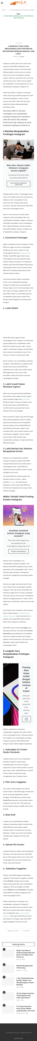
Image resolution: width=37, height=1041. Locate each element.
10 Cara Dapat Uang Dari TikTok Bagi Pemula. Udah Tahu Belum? (25, 995)
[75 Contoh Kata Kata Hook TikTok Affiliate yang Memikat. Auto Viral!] (8, 1009)
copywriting (25, 399)
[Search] (35, 3)
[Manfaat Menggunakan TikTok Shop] (8, 969)
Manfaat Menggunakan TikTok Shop (24, 967)
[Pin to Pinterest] (20, 934)
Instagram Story (25, 253)
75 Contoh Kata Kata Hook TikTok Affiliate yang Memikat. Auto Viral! (25, 1008)
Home (4, 10)
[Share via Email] (23, 934)
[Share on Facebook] (16, 934)
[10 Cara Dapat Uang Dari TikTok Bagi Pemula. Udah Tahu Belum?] (8, 996)
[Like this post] (14, 934)
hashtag (12, 482)
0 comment (26, 931)
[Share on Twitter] (18, 934)
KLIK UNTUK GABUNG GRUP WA (18, 184)
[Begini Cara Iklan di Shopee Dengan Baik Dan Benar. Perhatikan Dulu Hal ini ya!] (8, 953)
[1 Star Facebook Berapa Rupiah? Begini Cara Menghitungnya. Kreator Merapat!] (8, 981)
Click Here (26, 719)
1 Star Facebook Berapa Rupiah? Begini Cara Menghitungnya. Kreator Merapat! (25, 981)
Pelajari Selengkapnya (18, 551)
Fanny (22, 56)
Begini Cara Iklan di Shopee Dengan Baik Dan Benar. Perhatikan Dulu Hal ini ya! (25, 954)
